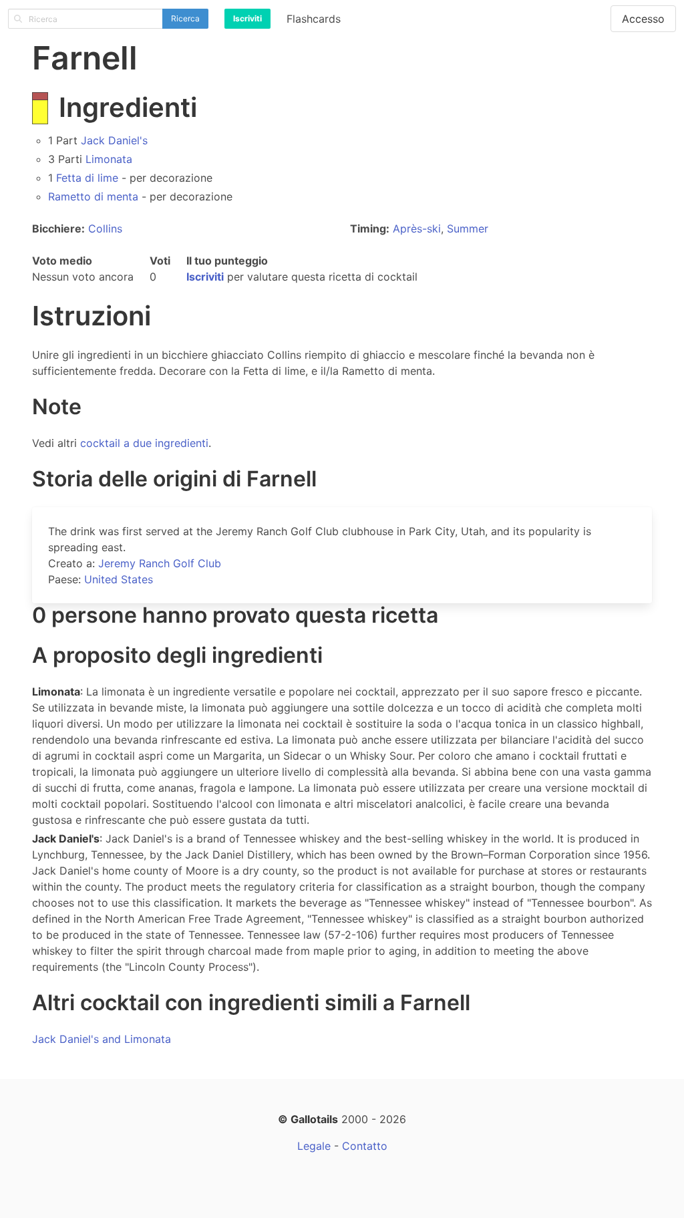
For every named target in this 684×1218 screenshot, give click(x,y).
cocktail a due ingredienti (144, 443)
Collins (105, 228)
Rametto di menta (93, 196)
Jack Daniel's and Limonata (101, 1039)
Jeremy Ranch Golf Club (159, 563)
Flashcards (314, 18)
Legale (314, 1146)
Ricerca (185, 18)
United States (118, 579)
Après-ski (417, 228)
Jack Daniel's (114, 140)
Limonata (109, 159)
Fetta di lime (87, 177)
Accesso (643, 18)
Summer (467, 228)
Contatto (364, 1146)
